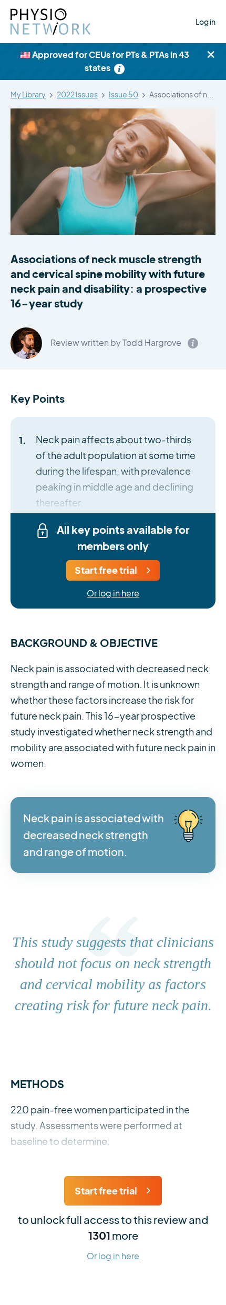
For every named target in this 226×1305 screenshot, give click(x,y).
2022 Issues (77, 95)
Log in (205, 21)
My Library (28, 95)
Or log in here (113, 594)
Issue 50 (123, 95)
